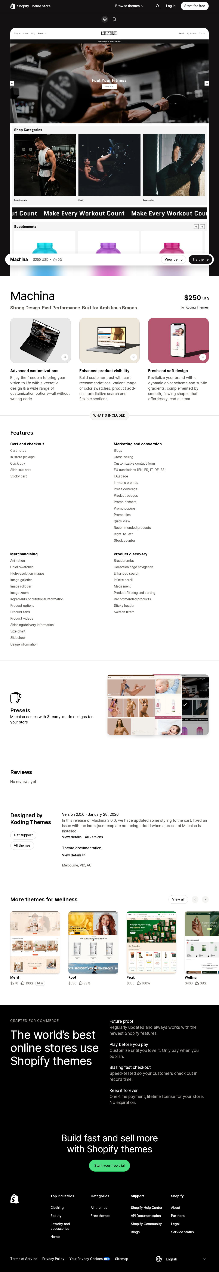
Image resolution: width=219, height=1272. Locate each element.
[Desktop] (104, 19)
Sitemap (121, 1259)
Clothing (57, 1208)
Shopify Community (146, 1224)
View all (178, 899)
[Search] (157, 6)
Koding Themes (197, 307)
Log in (171, 6)
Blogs (135, 1232)
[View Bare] (131, 704)
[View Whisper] (158, 704)
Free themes (100, 1216)
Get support (23, 835)
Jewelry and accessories (60, 1226)
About (175, 1208)
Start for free (194, 6)
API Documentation (146, 1216)
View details (71, 837)
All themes (22, 845)
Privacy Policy (53, 1259)
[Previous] (195, 899)
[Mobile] (114, 19)
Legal (175, 1224)
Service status (182, 1232)
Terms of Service (23, 1259)
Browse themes (127, 6)
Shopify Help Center (146, 1208)
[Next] (205, 899)
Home (55, 1237)
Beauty (56, 1216)
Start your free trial (109, 1165)
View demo (173, 259)
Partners (178, 1216)
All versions (94, 837)
